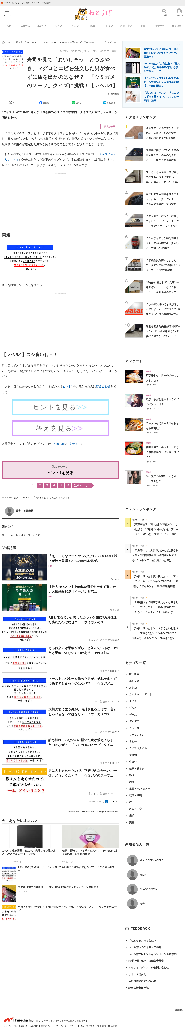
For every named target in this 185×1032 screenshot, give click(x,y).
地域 (92, 25)
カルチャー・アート (140, 694)
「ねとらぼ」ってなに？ (140, 940)
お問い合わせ (47, 1026)
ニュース (25, 25)
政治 (131, 802)
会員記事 (176, 25)
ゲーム (133, 714)
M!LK (143, 874)
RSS (82, 1026)
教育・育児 (126, 25)
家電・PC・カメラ (139, 788)
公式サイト (73, 443)
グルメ (75, 25)
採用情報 (101, 1026)
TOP (8, 25)
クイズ (58, 25)
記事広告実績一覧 (137, 987)
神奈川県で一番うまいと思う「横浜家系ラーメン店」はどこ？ (162, 452)
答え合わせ (103, 386)
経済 (131, 815)
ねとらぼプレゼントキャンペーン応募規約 (151, 954)
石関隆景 (114, 93)
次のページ (81, 485)
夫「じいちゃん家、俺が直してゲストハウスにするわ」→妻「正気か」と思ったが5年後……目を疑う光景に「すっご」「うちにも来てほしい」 (162, 182)
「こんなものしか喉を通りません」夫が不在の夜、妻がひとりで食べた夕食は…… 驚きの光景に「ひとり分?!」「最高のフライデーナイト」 (162, 248)
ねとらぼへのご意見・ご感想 (143, 947)
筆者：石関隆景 (24, 510)
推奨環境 (112, 1026)
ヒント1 (68, 386)
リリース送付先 (135, 974)
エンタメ (42, 25)
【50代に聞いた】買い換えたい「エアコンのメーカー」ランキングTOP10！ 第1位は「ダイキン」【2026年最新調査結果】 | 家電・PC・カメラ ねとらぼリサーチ (155, 586)
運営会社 (91, 1026)
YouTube (59, 443)
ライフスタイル (138, 748)
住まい (109, 25)
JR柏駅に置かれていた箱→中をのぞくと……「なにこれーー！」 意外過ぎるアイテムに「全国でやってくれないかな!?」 (163, 292)
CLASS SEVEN (148, 889)
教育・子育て (136, 808)
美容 (131, 822)
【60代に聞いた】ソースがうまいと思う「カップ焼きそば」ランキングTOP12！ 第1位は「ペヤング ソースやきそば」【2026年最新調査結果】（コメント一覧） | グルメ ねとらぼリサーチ (156, 638)
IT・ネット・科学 (16, 535)
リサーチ (159, 25)
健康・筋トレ (136, 768)
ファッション (136, 734)
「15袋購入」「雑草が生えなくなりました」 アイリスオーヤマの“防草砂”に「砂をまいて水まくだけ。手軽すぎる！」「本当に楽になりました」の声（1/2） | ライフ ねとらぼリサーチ (155, 612)
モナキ (143, 903)
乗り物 (133, 754)
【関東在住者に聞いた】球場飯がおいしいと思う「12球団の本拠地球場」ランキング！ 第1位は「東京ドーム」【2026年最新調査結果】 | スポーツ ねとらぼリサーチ (155, 534)
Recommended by (96, 802)
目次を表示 (109, 126)
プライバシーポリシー (67, 1026)
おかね (133, 687)
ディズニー (135, 721)
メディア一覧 (10, 1026)
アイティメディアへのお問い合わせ (147, 967)
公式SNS (23, 1026)
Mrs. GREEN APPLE (151, 860)
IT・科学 (134, 674)
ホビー (133, 741)
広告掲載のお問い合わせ (140, 981)
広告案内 (34, 1026)
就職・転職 (135, 795)
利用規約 (179, 1010)
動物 (143, 25)
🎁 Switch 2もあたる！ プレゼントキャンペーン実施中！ (26, 3)
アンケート (133, 361)
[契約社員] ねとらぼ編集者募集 (144, 960)
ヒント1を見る (60, 472)
